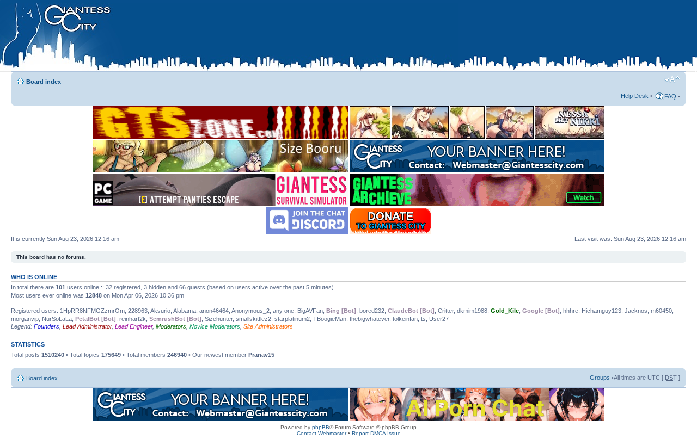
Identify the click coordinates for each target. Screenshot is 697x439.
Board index (43, 81)
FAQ (670, 96)
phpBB (320, 427)
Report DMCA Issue (376, 433)
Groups (600, 377)
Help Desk (635, 95)
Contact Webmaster (321, 433)
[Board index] (229, 37)
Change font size (672, 79)
